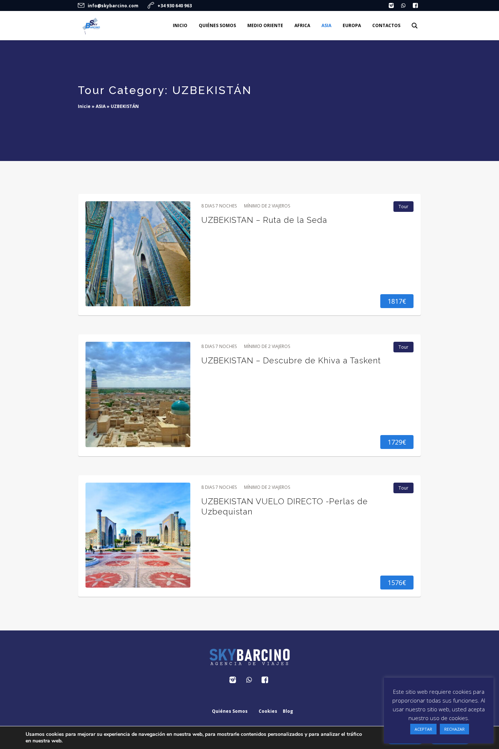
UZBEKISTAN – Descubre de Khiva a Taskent (291, 360)
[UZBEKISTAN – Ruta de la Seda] (137, 253)
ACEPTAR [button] (423, 729)
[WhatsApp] (403, 5)
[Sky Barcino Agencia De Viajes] (249, 657)
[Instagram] (391, 5)
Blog (288, 711)
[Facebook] (415, 5)
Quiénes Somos (230, 711)
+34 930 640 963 (174, 6)
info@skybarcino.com (113, 6)
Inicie (84, 106)
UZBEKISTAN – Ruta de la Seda (264, 220)
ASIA (101, 106)
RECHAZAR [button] (454, 729)
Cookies (268, 711)
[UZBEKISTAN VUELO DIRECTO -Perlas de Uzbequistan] (137, 535)
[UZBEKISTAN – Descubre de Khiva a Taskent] (137, 394)
